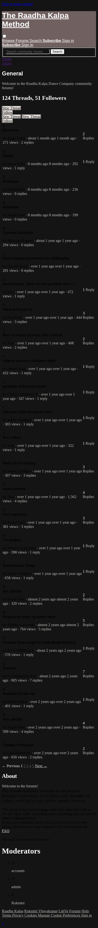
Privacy (18, 915)
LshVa (63, 911)
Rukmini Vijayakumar (41, 911)
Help (85, 911)
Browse (9, 41)
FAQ (6, 831)
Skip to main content (17, 4)
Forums (22, 41)
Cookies (31, 915)
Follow (7, 112)
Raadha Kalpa (12, 911)
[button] (4, 36)
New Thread (11, 108)
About (6, 59)
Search (36, 41)
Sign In (27, 45)
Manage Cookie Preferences (59, 915)
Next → (41, 766)
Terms (7, 915)
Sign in (68, 41)
